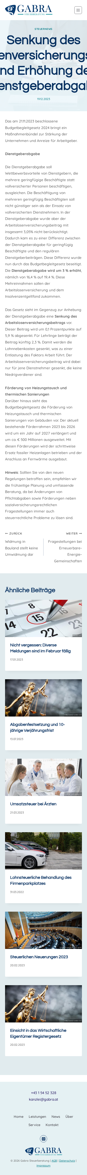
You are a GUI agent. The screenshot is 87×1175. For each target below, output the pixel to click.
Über (69, 1116)
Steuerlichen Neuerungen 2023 (39, 957)
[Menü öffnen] (78, 10)
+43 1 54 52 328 (43, 1092)
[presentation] (43, 618)
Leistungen (37, 1116)
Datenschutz (67, 1160)
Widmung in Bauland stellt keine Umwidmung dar (21, 544)
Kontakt (52, 1125)
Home (18, 1116)
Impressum (43, 1165)
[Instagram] (43, 1138)
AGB (54, 1160)
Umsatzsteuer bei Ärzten (33, 804)
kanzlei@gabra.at (43, 1099)
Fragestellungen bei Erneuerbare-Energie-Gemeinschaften (65, 547)
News (56, 1116)
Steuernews (43, 29)
